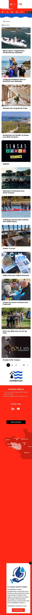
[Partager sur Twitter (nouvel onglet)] (7, 12)
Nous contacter (16, 422)
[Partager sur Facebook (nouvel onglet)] (2, 12)
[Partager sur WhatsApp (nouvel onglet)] (17, 12)
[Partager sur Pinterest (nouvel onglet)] (22, 12)
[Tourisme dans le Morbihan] (20, 4)
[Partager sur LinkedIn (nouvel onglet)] (12, 12)
